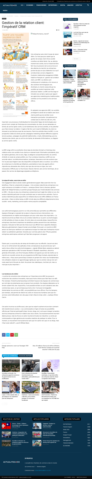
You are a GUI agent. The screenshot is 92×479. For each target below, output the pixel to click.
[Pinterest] (12, 335)
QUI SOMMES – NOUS (69, 477)
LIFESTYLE (79, 5)
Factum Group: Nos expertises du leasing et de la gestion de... (69, 100)
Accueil (4, 16)
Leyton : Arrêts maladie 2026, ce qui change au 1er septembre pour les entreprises (10, 396)
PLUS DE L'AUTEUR (25, 356)
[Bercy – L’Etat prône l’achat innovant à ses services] (67, 52)
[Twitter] (8, 335)
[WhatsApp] (16, 335)
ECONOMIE (10, 16)
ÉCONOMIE (29, 5)
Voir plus (76, 58)
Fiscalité (24, 371)
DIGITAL (62, 5)
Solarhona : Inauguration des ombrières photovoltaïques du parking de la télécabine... (19, 434)
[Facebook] (4, 335)
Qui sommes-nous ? (30, 466)
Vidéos (5, 10)
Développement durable (27, 392)
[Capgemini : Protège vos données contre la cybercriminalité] (69, 74)
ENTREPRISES (52, 5)
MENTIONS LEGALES (82, 477)
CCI (22, 5)
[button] (88, 5)
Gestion (17, 16)
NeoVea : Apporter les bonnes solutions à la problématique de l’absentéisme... (81, 42)
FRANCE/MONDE (41, 5)
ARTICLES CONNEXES (10, 356)
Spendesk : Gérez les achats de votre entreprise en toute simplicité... (81, 25)
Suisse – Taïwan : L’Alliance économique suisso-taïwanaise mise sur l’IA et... (20, 425)
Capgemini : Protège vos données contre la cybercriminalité (69, 81)
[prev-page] (3, 404)
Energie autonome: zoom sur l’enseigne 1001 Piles (15, 346)
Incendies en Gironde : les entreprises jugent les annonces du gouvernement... (20, 442)
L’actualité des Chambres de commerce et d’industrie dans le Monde (73, 1)
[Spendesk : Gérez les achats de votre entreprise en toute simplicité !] (67, 26)
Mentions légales (41, 466)
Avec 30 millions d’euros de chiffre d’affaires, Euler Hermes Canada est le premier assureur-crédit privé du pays (46, 347)
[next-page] (6, 404)
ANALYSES (70, 5)
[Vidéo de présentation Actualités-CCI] (84, 93)
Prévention (44, 371)
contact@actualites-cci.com (43, 470)
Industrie (66, 77)
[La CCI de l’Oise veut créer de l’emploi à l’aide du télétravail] (67, 35)
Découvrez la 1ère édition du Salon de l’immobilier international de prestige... (83, 83)
